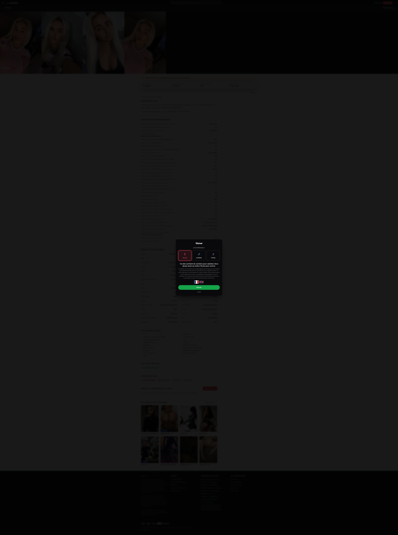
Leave (199, 292)
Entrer (199, 287)
